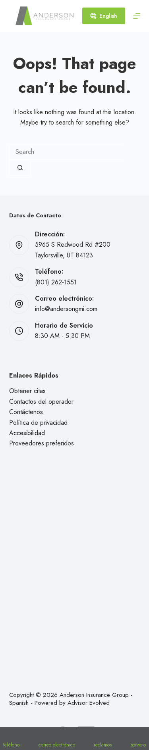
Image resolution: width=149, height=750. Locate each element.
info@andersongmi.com (66, 308)
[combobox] (66, 152)
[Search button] (20, 168)
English (108, 16)
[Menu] (136, 15)
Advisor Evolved (89, 702)
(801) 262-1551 (56, 282)
